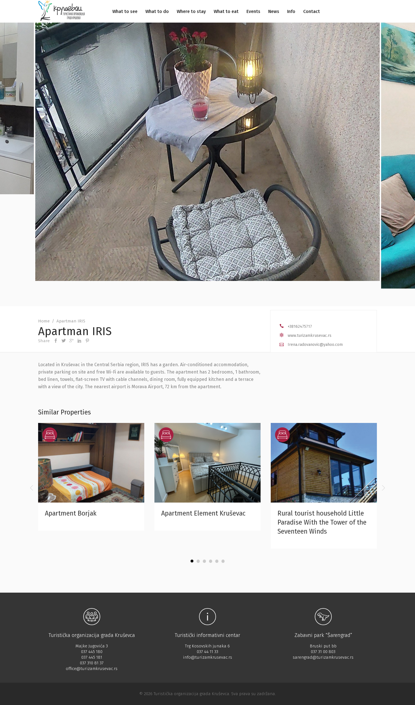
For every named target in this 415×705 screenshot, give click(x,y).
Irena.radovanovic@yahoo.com (315, 344)
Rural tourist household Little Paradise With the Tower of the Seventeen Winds (211, 522)
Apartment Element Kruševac (93, 513)
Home (44, 321)
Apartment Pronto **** (316, 513)
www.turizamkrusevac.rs (309, 335)
